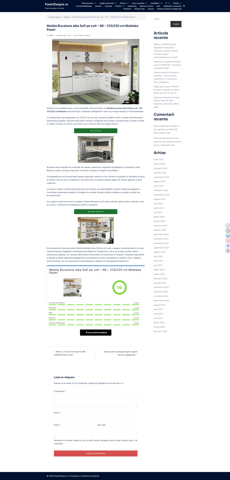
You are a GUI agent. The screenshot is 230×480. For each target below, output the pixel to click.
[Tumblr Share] (228, 251)
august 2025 (159, 181)
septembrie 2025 (161, 177)
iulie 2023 (158, 256)
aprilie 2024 (159, 216)
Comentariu (60, 391)
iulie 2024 (158, 203)
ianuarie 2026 (160, 173)
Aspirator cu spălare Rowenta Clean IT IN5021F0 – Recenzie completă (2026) (167, 64)
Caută (156, 19)
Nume (57, 413)
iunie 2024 (158, 208)
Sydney (95, 476)
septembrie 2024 (161, 195)
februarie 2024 (160, 225)
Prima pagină (55, 17)
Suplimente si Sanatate (172, 6)
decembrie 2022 (161, 287)
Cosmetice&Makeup (84, 6)
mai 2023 (158, 265)
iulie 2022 (158, 309)
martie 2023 (159, 274)
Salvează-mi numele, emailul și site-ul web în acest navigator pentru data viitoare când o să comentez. (95, 442)
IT (166, 3)
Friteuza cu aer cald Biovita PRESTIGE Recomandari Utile (166, 129)
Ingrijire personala (107, 3)
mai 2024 (158, 212)
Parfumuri (127, 9)
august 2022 (159, 305)
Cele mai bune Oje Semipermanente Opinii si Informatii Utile (167, 141)
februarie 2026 (160, 168)
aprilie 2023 (159, 269)
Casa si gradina (138, 3)
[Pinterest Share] (228, 241)
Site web (101, 425)
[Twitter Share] (228, 231)
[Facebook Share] (228, 226)
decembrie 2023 (161, 234)
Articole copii (139, 9)
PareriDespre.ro (56, 4)
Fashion (118, 6)
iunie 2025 (158, 186)
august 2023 (159, 252)
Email (57, 425)
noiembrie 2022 (161, 291)
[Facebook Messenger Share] (228, 246)
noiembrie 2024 (161, 190)
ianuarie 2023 (160, 283)
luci (51, 35)
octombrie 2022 (161, 296)
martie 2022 (159, 327)
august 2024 (159, 199)
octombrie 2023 (161, 243)
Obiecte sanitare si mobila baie (169, 9)
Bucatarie (78, 35)
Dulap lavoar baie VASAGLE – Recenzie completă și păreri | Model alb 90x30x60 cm (167, 89)
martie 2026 (159, 164)
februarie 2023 (160, 278)
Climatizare (132, 6)
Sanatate (108, 6)
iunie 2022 (158, 314)
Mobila (176, 3)
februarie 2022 (160, 331)
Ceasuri (151, 9)
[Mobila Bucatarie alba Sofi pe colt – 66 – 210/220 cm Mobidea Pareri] (72, 287)
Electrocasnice (87, 3)
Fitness (123, 3)
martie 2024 (159, 221)
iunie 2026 (158, 159)
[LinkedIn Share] (228, 236)
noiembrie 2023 (161, 239)
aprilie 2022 (159, 322)
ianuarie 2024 (160, 230)
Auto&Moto (154, 3)
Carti (158, 6)
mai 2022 (158, 318)
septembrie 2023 (161, 247)
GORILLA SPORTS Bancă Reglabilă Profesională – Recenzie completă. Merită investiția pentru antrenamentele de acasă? (166, 50)
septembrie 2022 (161, 300)
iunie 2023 (158, 261)
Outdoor (98, 6)
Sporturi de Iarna (146, 6)
